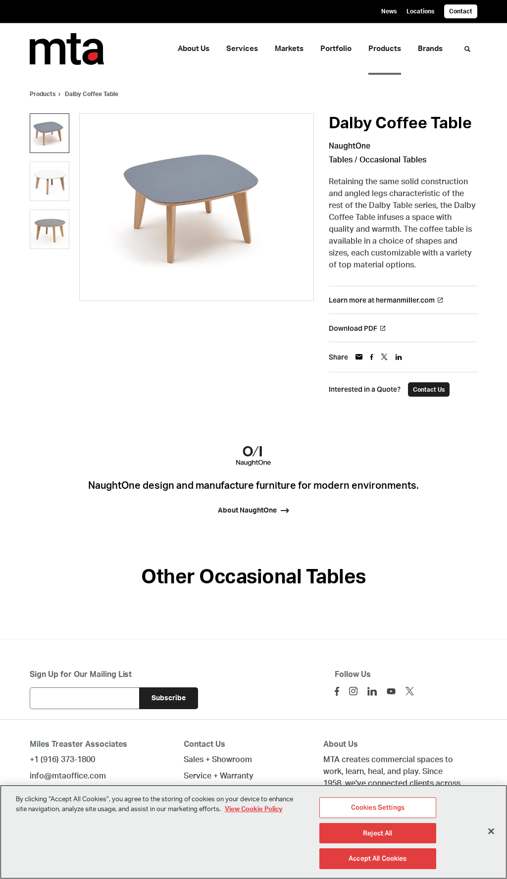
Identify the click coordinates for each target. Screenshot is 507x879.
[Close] (491, 831)
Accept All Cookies (377, 858)
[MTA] (73, 49)
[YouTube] (391, 691)
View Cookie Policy (253, 809)
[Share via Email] (358, 357)
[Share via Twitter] (384, 357)
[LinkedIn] (372, 691)
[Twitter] (410, 691)
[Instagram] (353, 691)
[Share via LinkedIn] (398, 357)
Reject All (377, 833)
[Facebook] (337, 691)
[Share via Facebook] (371, 357)
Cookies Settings (378, 807)
